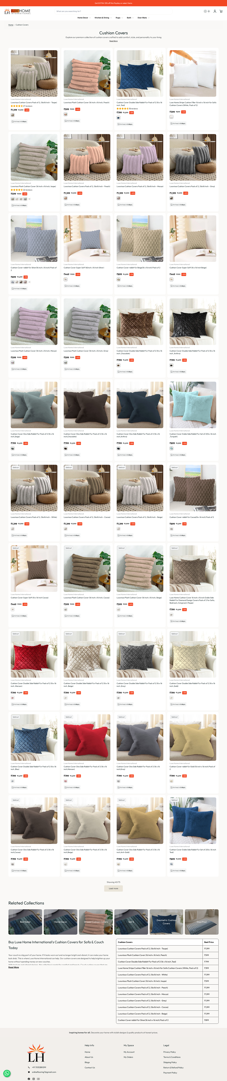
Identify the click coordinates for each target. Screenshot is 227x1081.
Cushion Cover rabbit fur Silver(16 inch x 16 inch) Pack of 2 (143, 1020)
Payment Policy (170, 1072)
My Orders (128, 1057)
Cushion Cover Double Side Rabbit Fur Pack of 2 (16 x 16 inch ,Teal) (147, 961)
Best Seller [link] (25, 921)
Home (10, 25)
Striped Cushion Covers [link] (96, 921)
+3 (29, 282)
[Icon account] (214, 11)
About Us (89, 1057)
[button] (221, 11)
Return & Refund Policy (173, 1067)
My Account (129, 1052)
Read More (113, 41)
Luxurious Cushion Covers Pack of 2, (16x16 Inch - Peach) (143, 987)
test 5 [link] (131, 921)
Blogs (87, 1062)
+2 (29, 199)
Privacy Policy (169, 1052)
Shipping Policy (170, 1062)
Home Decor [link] (60, 921)
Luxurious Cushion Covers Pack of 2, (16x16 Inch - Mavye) (143, 994)
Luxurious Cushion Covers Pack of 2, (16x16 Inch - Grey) (142, 1000)
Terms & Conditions (171, 1057)
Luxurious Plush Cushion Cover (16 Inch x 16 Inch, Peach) (142, 955)
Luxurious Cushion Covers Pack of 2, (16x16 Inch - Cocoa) (143, 1007)
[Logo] (17, 11)
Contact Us (90, 1067)
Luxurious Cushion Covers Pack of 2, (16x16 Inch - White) (143, 974)
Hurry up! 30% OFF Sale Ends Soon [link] (58, 3)
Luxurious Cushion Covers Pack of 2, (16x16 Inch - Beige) (142, 1013)
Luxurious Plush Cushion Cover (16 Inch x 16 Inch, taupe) (142, 981)
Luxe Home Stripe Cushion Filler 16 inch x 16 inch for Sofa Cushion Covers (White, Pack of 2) (158, 968)
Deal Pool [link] (202, 921)
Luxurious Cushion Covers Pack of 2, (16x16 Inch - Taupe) (143, 948)
